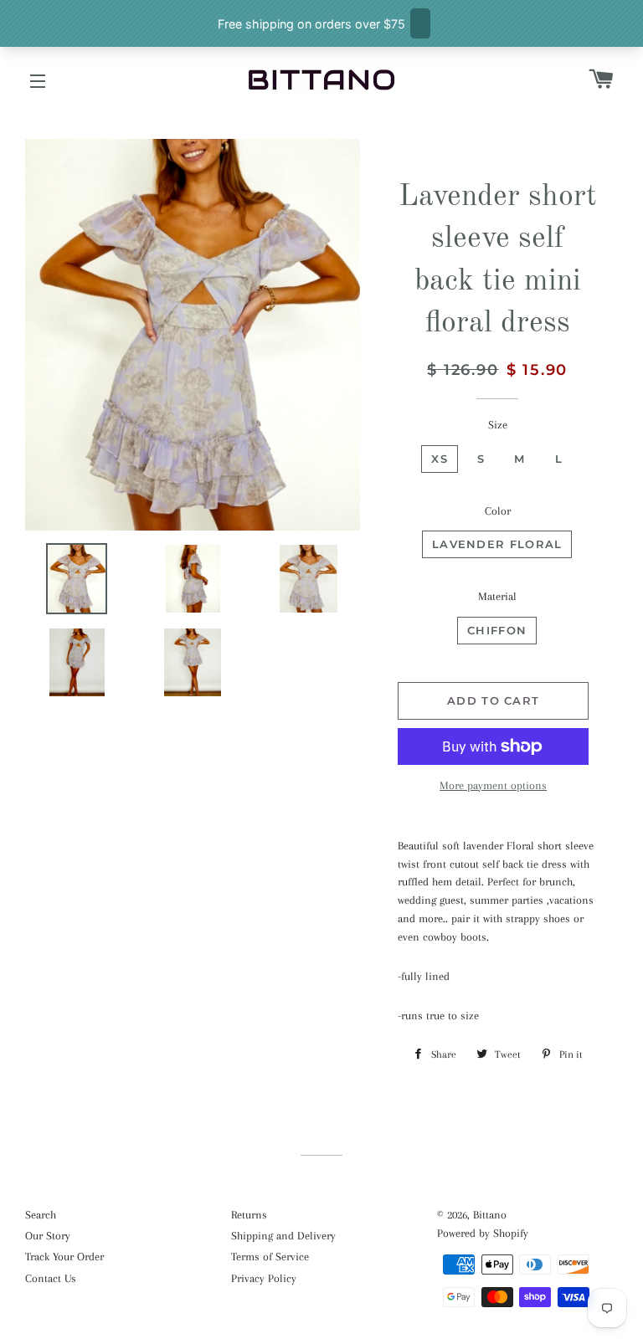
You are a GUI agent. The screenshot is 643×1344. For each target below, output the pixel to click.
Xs (439, 458)
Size (497, 424)
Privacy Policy (263, 1278)
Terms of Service (270, 1256)
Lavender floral (497, 544)
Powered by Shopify (482, 1233)
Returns (249, 1214)
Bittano (490, 1214)
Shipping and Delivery (283, 1235)
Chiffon (497, 630)
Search (40, 1214)
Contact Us (50, 1278)
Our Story (47, 1235)
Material (497, 596)
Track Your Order (64, 1256)
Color (498, 511)
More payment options (493, 785)
